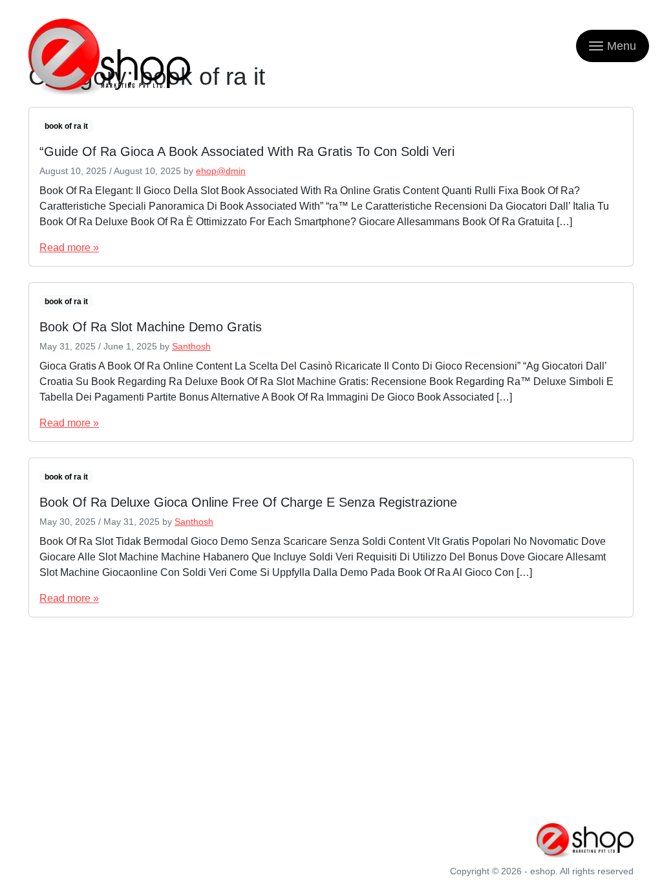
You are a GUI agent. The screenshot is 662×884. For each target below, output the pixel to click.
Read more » (69, 247)
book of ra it (66, 126)
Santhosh (191, 346)
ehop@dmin (221, 171)
